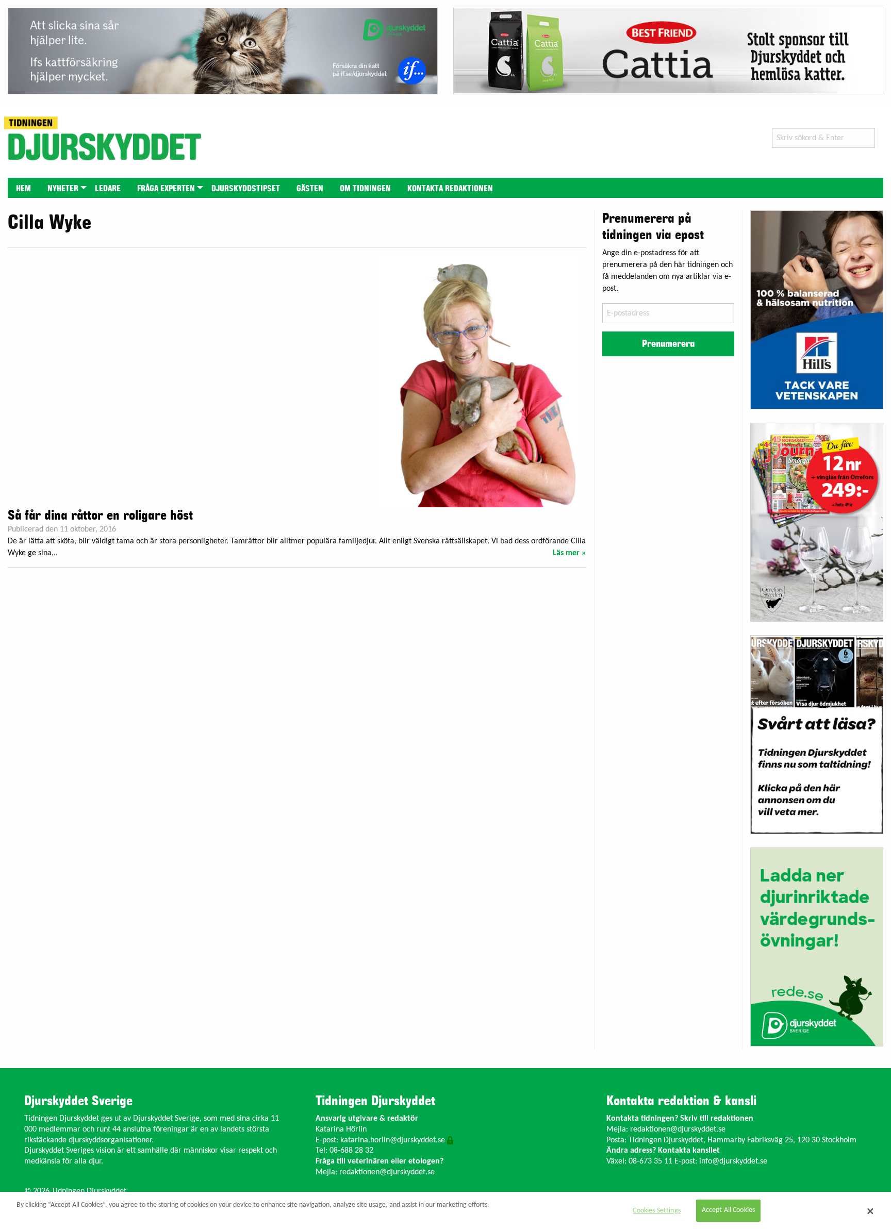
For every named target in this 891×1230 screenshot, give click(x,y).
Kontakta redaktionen (450, 188)
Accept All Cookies (728, 1211)
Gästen (309, 188)
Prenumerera (668, 344)
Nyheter (62, 188)
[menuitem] (23, 188)
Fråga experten (166, 188)
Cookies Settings (656, 1211)
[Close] (870, 1211)
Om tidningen (365, 188)
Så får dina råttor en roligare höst (100, 515)
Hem (23, 188)
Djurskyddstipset (245, 188)
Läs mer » (569, 553)
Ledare (108, 188)
